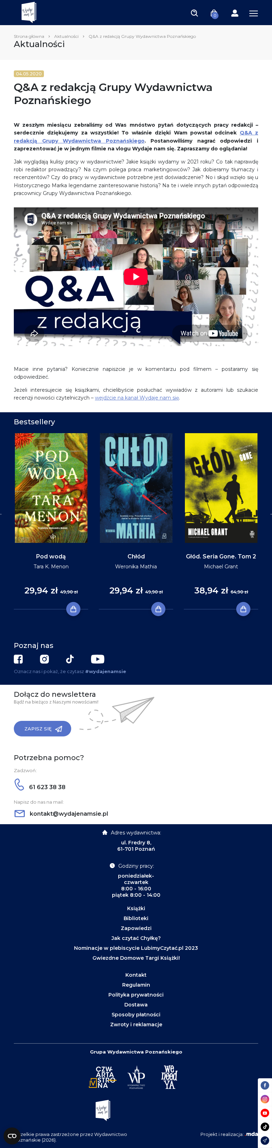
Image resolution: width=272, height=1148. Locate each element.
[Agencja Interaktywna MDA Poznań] (251, 1134)
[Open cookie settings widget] (12, 1135)
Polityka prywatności (136, 995)
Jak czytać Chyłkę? (136, 938)
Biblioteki (136, 918)
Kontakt (136, 975)
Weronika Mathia (136, 566)
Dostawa (136, 1004)
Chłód (136, 556)
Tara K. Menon (51, 566)
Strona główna (29, 36)
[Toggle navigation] (194, 12)
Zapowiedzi (136, 928)
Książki (136, 908)
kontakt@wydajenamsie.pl (68, 813)
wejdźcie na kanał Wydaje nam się (137, 398)
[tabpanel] (51, 521)
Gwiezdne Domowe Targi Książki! (136, 958)
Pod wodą (51, 556)
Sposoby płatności (136, 1014)
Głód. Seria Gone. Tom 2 (221, 556)
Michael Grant (221, 566)
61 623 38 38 (47, 787)
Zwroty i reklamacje (136, 1024)
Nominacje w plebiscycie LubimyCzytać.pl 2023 (136, 948)
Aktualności (66, 36)
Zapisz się (38, 728)
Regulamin (136, 985)
